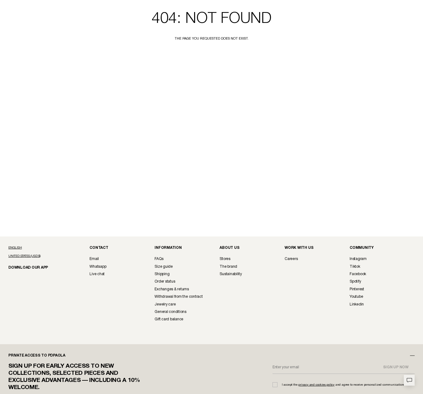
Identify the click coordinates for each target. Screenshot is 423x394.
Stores (225, 259)
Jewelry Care (165, 304)
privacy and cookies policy (316, 384)
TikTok (355, 266)
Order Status (165, 281)
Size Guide (164, 266)
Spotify (355, 281)
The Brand (228, 266)
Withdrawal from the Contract (179, 296)
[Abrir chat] (409, 380)
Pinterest (357, 289)
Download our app (25, 267)
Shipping (162, 274)
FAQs (159, 259)
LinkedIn (357, 304)
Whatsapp (97, 266)
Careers (291, 259)
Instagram (358, 259)
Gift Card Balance (169, 319)
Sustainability (231, 274)
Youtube (356, 296)
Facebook (358, 274)
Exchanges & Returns (172, 289)
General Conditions (170, 312)
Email (94, 259)
